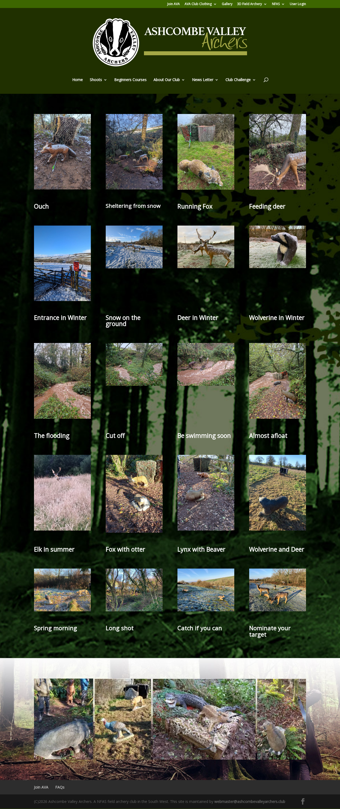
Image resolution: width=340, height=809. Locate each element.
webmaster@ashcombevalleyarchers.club (249, 801)
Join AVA (173, 4)
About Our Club (167, 80)
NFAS (276, 4)
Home (77, 80)
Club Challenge (238, 80)
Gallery (227, 4)
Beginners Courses (130, 80)
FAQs (60, 787)
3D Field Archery (249, 4)
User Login (298, 4)
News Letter (202, 80)
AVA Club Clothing (198, 4)
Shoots (96, 80)
